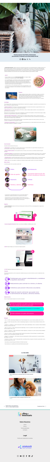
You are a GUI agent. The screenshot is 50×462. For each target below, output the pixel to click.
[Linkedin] (25, 59)
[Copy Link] (30, 59)
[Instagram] (20, 59)
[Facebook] (23, 59)
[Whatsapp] (27, 59)
